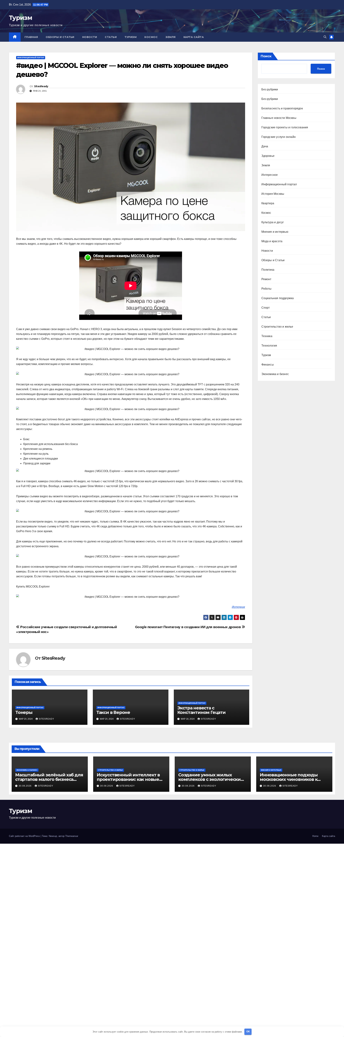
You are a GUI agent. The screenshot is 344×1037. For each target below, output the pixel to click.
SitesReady (41, 86)
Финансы (267, 364)
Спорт (265, 307)
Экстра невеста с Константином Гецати (201, 710)
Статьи (111, 37)
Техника (266, 336)
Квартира (267, 203)
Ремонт (266, 279)
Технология (269, 345)
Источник (238, 606)
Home (315, 836)
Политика (267, 269)
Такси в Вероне (113, 712)
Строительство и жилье (277, 326)
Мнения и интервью (274, 231)
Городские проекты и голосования (284, 127)
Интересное (269, 174)
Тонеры (23, 712)
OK (248, 1031)
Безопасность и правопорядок (282, 108)
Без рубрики (269, 89)
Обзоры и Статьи (60, 37)
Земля (171, 37)
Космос (151, 37)
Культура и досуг (272, 222)
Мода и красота (272, 241)
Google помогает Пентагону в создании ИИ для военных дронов (188, 627)
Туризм (20, 17)
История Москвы (272, 193)
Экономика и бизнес (275, 374)
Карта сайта (193, 37)
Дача (264, 146)
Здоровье (268, 155)
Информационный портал (30, 58)
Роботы (266, 288)
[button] (325, 36)
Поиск (266, 56)
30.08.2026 (25, 786)
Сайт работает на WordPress (25, 836)
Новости (89, 37)
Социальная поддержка (277, 298)
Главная (31, 37)
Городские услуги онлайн (278, 136)
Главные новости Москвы (278, 117)
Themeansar (71, 836)
